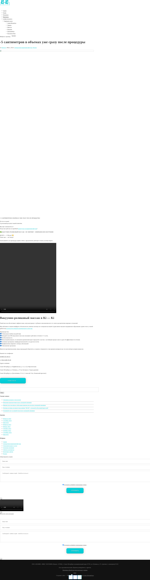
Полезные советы (8, 451)
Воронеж (9, 29)
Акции (5, 442)
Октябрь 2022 (7, 430)
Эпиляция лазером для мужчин (12, 400)
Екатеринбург (10, 31)
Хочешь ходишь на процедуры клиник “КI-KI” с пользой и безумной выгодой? (25, 408)
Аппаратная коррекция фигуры (23, 47)
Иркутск (9, 27)
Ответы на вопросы (8, 450)
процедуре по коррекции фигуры (27, 228)
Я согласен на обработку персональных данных (75, 484)
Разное (35, 47)
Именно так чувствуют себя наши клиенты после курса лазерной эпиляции (24, 405)
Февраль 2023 (7, 424)
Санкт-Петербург (11, 23)
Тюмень (9, 25)
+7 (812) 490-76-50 (5, 360)
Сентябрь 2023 (7, 420)
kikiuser (4, 47)
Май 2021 (6, 434)
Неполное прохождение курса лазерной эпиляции (17, 402)
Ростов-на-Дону (11, 33)
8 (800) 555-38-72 (7, 19)
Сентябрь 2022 (7, 432)
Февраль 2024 (7, 418)
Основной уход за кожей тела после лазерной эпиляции (19, 411)
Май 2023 (6, 422)
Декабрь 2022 (7, 428)
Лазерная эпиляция (8, 448)
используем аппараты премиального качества (19, 328)
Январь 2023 (6, 426)
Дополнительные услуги (10, 446)
